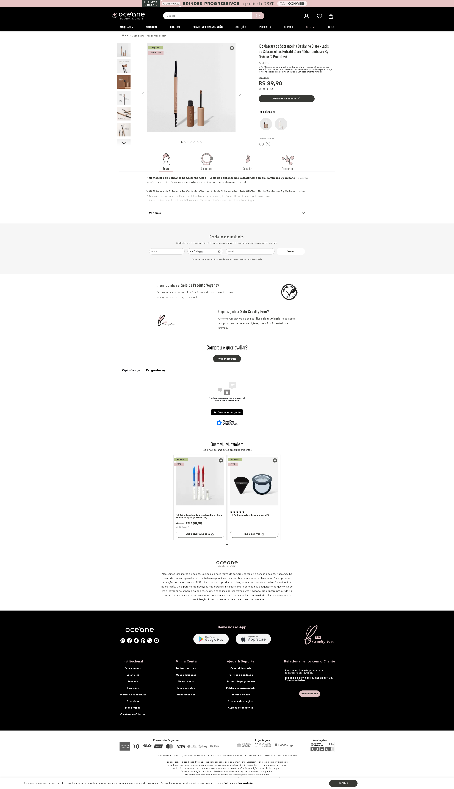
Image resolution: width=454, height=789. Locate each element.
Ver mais (155, 213)
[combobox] (213, 15)
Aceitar (343, 783)
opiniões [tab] (131, 370)
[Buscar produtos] (258, 15)
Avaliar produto (227, 358)
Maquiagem (138, 36)
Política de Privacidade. (238, 783)
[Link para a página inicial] (124, 35)
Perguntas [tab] (155, 370)
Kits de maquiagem (156, 36)
